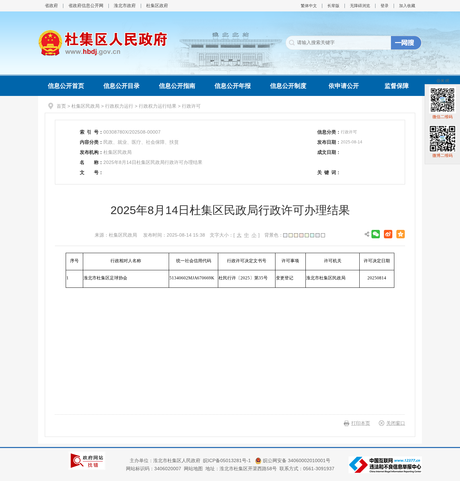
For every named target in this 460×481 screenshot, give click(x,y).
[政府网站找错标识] (86, 460)
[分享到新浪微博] (388, 234)
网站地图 (193, 468)
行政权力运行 (119, 106)
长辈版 (333, 5)
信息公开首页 (66, 85)
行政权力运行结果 (157, 106)
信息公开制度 (288, 85)
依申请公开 (344, 85)
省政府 (51, 5)
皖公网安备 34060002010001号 (296, 460)
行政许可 (191, 106)
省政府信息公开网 (85, 5)
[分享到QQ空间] (400, 234)
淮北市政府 (125, 5)
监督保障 (397, 85)
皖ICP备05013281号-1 (227, 460)
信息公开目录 (121, 85)
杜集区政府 (157, 5)
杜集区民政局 (85, 106)
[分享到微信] (375, 234)
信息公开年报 (233, 85)
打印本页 (360, 423)
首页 (61, 106)
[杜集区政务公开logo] (103, 42)
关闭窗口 (395, 423)
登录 (385, 5)
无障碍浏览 (360, 5)
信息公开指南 (177, 85)
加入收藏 (407, 5)
